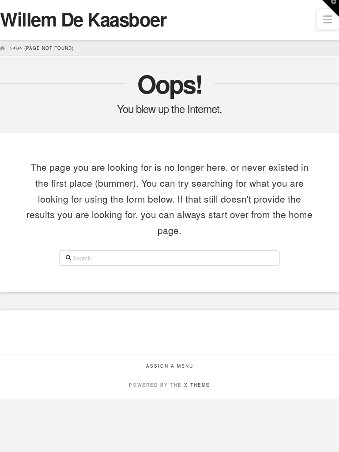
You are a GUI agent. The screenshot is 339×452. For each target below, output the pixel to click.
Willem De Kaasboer (83, 19)
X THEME (197, 385)
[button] (327, 19)
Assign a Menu (169, 366)
